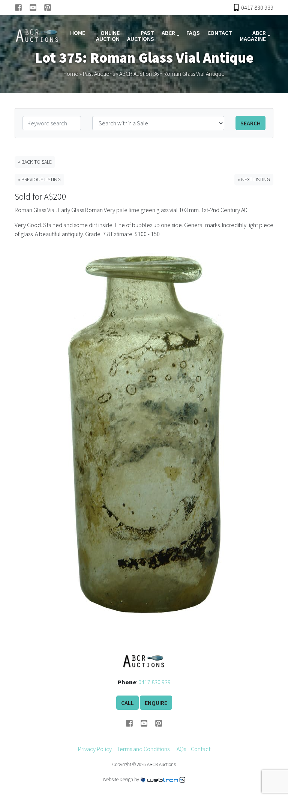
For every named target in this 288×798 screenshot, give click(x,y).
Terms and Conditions (143, 749)
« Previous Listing (39, 179)
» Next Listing (254, 179)
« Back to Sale (35, 161)
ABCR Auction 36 (139, 73)
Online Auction (108, 35)
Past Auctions (140, 35)
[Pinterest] (47, 7)
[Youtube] (36, 7)
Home (77, 32)
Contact (219, 32)
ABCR (168, 32)
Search (250, 123)
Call (127, 702)
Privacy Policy (95, 749)
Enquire (156, 702)
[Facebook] (22, 7)
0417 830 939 (154, 682)
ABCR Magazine (253, 35)
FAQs (193, 32)
